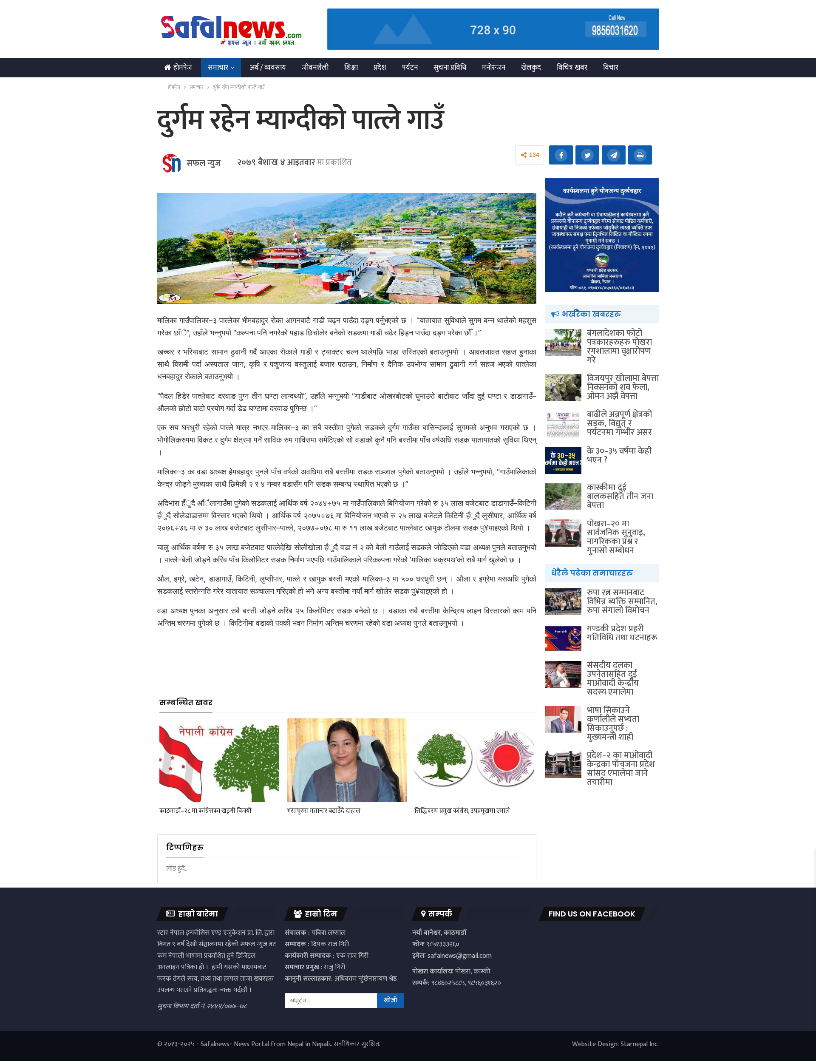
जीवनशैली (315, 68)
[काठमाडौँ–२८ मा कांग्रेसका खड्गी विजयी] (219, 760)
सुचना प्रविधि (450, 68)
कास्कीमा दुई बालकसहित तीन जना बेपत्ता (620, 496)
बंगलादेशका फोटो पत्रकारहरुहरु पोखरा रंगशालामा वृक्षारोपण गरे (619, 346)
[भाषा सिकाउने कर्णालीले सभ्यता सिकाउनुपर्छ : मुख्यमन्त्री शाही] (563, 719)
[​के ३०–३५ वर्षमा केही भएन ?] (563, 460)
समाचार (218, 68)
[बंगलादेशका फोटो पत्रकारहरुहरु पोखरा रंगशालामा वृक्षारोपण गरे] (563, 342)
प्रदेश (380, 68)
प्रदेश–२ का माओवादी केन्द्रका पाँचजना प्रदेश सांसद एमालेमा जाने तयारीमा (621, 768)
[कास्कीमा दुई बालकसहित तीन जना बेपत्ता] (563, 497)
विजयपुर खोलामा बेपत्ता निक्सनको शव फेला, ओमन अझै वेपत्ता (623, 387)
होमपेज (182, 68)
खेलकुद (531, 68)
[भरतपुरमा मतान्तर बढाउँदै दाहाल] (347, 760)
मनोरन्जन (493, 68)
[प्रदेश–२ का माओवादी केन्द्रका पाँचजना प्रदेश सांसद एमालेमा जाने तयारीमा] (563, 764)
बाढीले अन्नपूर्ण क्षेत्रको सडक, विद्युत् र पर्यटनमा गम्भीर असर (619, 423)
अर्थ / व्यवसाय (268, 68)
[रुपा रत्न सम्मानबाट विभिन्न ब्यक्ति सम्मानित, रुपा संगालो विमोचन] (563, 602)
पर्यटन (410, 68)
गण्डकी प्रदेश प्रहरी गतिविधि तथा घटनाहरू (622, 633)
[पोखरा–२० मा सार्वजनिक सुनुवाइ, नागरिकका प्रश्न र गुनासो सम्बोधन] (563, 533)
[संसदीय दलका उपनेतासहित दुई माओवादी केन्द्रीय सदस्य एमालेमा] (563, 674)
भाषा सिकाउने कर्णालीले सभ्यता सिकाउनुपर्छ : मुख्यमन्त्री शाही (613, 723)
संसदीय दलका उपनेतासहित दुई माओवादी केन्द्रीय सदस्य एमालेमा (613, 678)
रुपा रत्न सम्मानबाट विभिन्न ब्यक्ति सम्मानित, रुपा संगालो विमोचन (622, 601)
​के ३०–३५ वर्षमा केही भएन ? (619, 455)
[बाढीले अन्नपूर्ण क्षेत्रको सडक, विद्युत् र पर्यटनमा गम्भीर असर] (563, 423)
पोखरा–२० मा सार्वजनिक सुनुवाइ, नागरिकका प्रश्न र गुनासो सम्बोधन (616, 537)
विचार (610, 68)
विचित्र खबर (572, 68)
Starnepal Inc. (639, 1044)
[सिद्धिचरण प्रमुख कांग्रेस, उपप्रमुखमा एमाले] (474, 760)
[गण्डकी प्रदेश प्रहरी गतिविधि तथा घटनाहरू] (563, 638)
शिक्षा (351, 68)
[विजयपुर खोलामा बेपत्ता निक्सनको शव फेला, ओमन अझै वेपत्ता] (563, 387)
